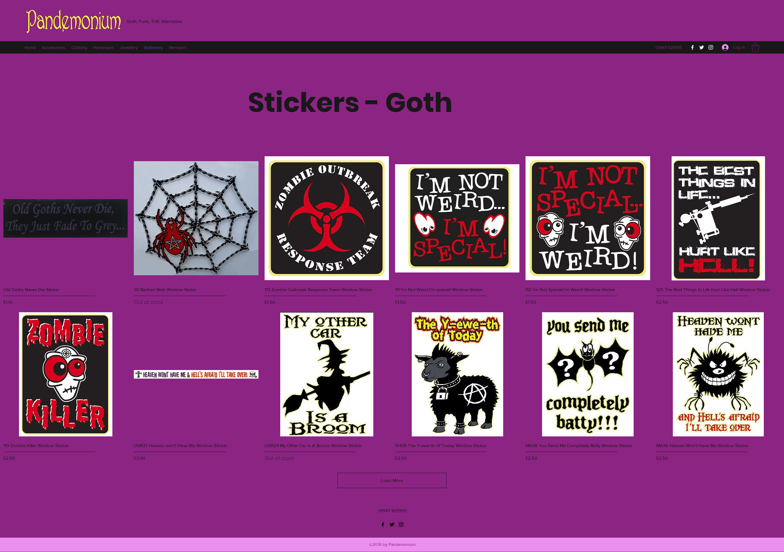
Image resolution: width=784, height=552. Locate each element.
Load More (392, 480)
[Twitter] (702, 47)
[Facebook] (692, 47)
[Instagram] (711, 47)
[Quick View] (65, 218)
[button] (755, 47)
